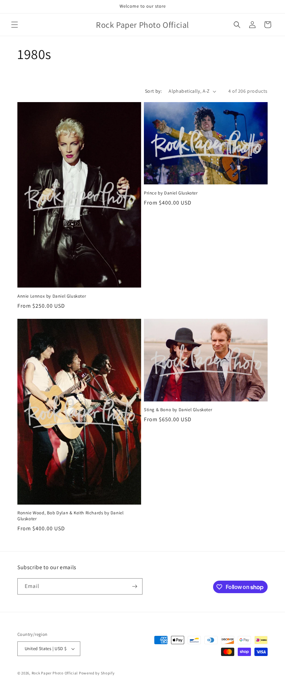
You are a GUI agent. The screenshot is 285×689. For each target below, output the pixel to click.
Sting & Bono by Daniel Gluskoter (178, 410)
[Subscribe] (134, 586)
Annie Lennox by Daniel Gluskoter (51, 296)
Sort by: (153, 91)
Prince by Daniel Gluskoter (171, 193)
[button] (14, 24)
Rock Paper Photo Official (55, 673)
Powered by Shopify (97, 673)
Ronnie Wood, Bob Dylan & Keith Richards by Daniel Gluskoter (70, 516)
